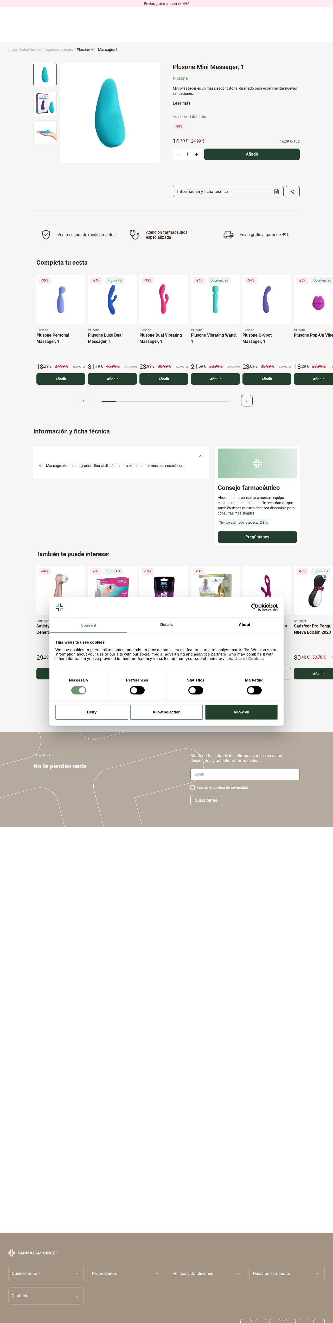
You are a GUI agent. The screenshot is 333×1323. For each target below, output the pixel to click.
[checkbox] (192, 787)
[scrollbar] (165, 402)
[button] (126, 1273)
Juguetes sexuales (59, 50)
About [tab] (244, 624)
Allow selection (166, 712)
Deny (91, 712)
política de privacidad (230, 787)
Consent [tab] (88, 625)
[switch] (137, 690)
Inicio (12, 50)
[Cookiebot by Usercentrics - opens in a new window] (255, 607)
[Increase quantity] (196, 154)
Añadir (60, 379)
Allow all (241, 712)
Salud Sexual (30, 50)
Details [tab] (166, 624)
